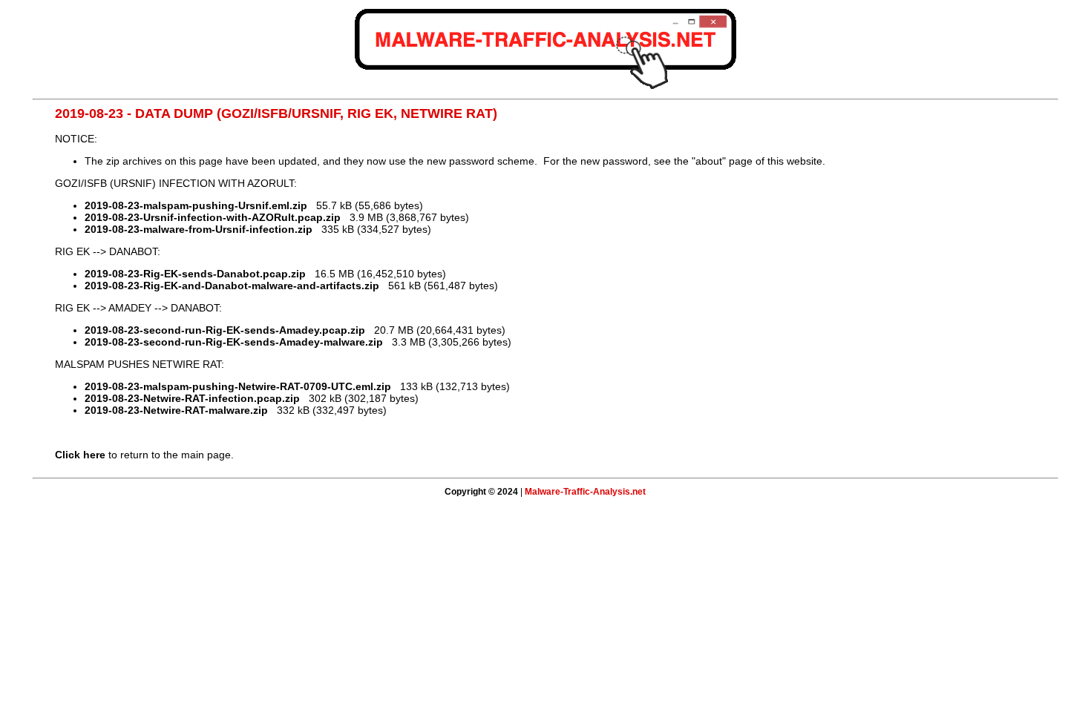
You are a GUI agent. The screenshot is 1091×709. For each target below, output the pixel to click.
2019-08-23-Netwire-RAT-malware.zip (176, 410)
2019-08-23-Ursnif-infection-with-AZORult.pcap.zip (213, 217)
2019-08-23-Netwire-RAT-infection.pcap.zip (192, 398)
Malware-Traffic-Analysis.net (585, 492)
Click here (80, 455)
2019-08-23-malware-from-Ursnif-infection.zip (198, 229)
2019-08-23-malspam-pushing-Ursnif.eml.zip (196, 205)
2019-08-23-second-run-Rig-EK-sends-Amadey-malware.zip (234, 342)
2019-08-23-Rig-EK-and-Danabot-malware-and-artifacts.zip (232, 285)
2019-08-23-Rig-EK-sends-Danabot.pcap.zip (195, 274)
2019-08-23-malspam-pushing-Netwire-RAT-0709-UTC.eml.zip (238, 386)
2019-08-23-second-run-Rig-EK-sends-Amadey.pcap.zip (225, 330)
